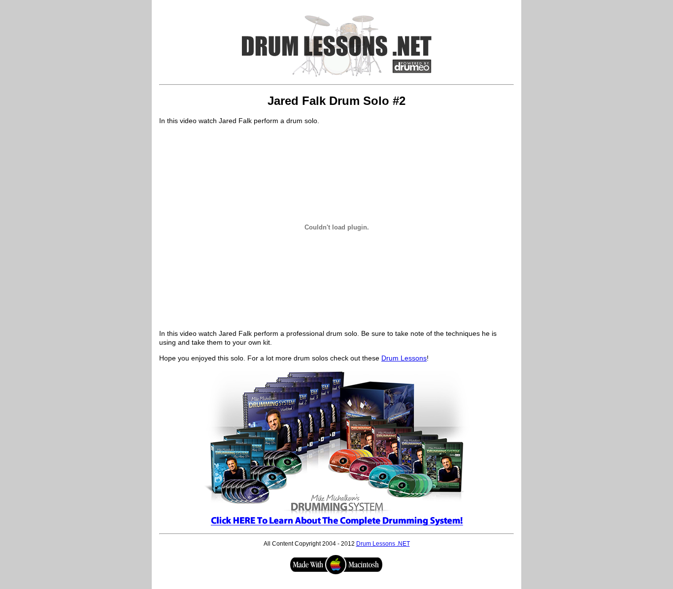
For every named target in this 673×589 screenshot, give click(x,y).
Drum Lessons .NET (383, 543)
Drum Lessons (404, 358)
